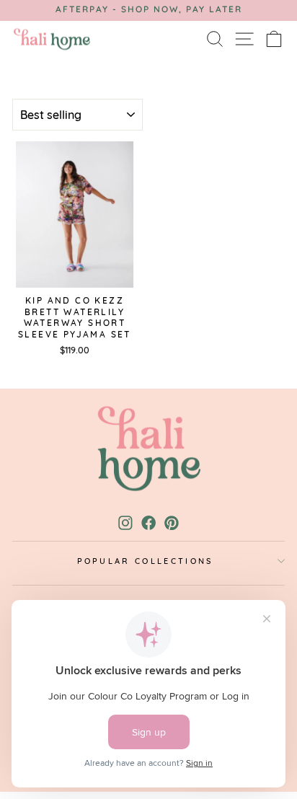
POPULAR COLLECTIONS (145, 561)
